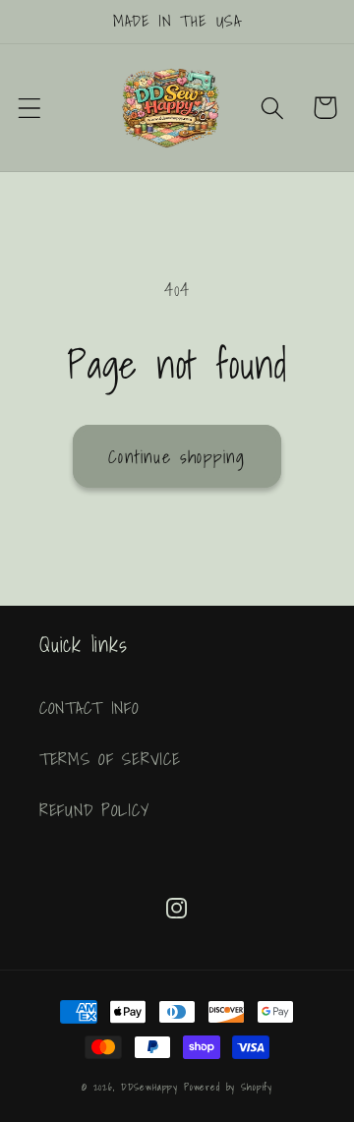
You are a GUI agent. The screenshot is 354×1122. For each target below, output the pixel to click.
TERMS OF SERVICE (110, 758)
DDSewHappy (149, 1086)
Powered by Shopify (228, 1086)
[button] (30, 108)
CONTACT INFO (89, 707)
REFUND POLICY (93, 810)
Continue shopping (176, 457)
